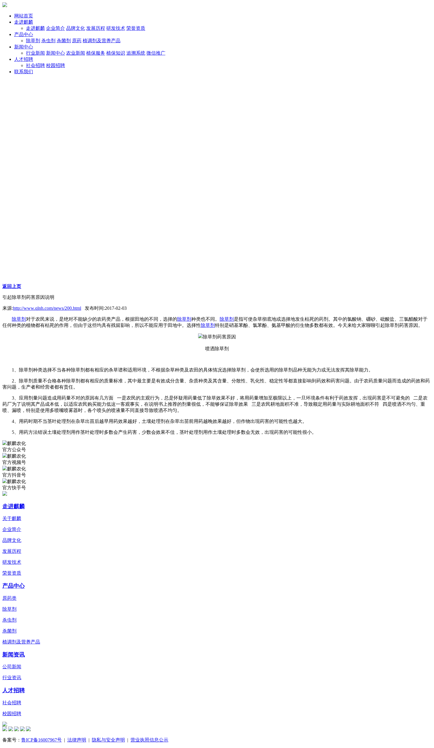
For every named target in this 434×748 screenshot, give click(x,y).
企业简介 (11, 529)
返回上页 (11, 286)
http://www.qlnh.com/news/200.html (47, 308)
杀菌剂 (9, 630)
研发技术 (11, 562)
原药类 (9, 598)
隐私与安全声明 (108, 739)
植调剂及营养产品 (21, 641)
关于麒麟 (11, 518)
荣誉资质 (11, 573)
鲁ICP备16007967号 (41, 739)
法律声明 (76, 739)
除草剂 (19, 319)
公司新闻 (11, 666)
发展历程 (11, 551)
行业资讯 (11, 677)
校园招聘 (11, 713)
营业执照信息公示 (149, 739)
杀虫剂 (9, 619)
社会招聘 (11, 702)
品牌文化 (11, 540)
